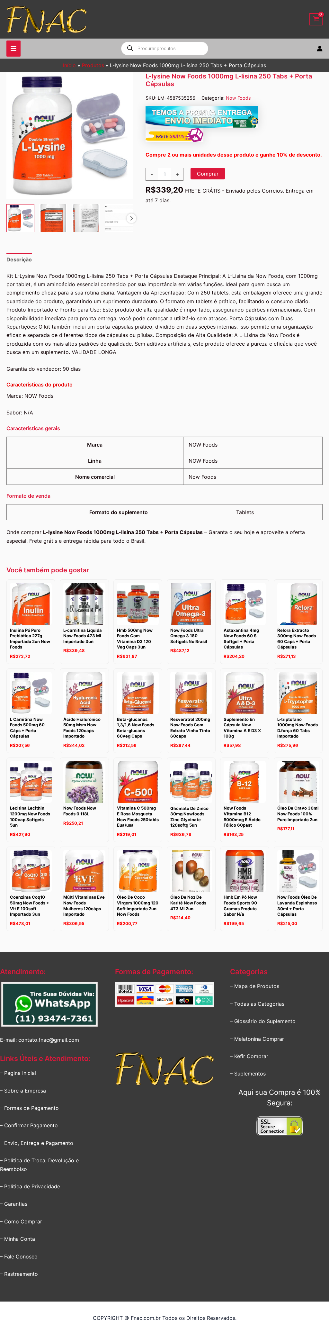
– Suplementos (248, 1073)
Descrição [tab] (19, 259)
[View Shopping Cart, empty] (316, 19)
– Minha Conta (17, 1239)
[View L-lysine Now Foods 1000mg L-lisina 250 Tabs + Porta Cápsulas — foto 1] (20, 218)
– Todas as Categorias (257, 1004)
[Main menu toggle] (13, 49)
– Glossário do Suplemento (263, 1021)
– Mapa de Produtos (254, 986)
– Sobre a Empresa (23, 1090)
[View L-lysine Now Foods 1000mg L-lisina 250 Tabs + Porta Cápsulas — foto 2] (53, 218)
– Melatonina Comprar (257, 1039)
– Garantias (13, 1204)
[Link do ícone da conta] (320, 48)
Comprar (207, 173)
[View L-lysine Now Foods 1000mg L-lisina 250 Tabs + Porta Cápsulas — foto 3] (86, 218)
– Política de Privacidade (30, 1186)
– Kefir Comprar (249, 1056)
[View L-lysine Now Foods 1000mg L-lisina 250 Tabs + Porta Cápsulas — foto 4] (119, 218)
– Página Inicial (18, 1073)
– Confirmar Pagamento (29, 1125)
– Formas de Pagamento (29, 1108)
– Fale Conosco (19, 1256)
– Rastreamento (19, 1274)
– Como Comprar (21, 1221)
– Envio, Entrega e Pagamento (36, 1143)
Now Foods (238, 98)
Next (131, 218)
